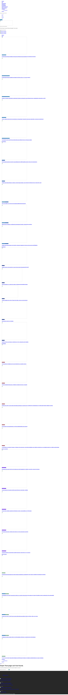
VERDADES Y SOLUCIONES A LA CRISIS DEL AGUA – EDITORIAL (9, 689)
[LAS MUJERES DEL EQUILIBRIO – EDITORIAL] (5, 683)
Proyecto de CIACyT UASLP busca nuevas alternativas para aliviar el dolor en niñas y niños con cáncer (20, 616)
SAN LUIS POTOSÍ (7, 75)
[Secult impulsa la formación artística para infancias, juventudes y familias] (14, 487)
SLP (2, 2)
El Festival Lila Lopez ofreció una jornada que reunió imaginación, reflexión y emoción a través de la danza (20, 469)
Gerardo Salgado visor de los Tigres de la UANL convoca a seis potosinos (14, 300)
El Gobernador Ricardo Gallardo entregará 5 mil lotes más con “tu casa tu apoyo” (16, 77)
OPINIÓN (3, 659)
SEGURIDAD (4, 5)
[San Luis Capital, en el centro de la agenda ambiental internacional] (14, 200)
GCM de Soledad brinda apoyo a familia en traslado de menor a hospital (14, 384)
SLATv (3, 11)
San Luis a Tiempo (5, 675)
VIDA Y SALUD (4, 554)
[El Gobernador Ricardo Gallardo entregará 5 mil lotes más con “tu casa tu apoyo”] (14, 74)
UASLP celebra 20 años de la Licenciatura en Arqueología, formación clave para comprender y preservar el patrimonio (22, 119)
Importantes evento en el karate (7, 321)
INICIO (3, 1)
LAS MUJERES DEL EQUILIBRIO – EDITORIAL (6, 684)
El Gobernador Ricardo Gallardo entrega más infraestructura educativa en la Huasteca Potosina (19, 56)
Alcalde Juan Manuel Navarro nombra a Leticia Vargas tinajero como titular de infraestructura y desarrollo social (21, 182)
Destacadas (3, 75)
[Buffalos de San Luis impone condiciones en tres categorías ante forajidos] (14, 339)
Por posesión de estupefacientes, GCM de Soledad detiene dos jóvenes (14, 426)
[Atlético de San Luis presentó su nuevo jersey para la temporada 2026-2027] (14, 264)
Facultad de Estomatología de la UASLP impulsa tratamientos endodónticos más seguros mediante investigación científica (23, 574)
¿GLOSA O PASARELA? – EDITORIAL (5, 680)
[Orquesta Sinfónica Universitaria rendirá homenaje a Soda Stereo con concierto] (14, 549)
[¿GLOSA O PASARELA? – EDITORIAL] (5, 678)
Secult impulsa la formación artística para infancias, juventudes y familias (15, 490)
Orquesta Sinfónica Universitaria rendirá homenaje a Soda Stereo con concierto (16, 552)
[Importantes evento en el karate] (14, 318)
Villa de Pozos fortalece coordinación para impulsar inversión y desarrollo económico (17, 224)
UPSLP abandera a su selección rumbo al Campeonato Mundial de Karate (15, 284)
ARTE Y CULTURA (5, 6)
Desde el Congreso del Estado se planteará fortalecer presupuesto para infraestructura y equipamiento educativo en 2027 (24, 98)
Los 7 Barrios (5, 10)
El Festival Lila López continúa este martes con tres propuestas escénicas (15, 531)
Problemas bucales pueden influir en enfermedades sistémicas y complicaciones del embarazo (19, 637)
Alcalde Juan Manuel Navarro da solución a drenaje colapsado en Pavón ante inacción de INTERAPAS (19, 245)
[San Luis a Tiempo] (3, 31)
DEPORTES (3, 4)
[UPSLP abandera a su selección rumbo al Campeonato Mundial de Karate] (12, 281)
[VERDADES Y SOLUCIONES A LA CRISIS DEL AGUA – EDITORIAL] (5, 687)
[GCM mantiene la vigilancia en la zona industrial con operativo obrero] (14, 361)
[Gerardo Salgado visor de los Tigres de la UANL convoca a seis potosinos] (10, 297)
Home (2, 14)
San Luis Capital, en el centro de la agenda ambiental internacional (14, 203)
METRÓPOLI (4, 3)
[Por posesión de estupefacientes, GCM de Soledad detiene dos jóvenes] (14, 423)
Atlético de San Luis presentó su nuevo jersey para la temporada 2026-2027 (15, 267)
